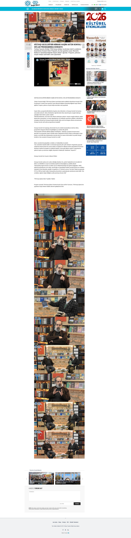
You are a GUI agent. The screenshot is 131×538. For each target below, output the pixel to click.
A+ (83, 44)
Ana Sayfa (55, 522)
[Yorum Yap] (28, 66)
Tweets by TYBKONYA (96, 65)
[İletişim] (102, 9)
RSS (68, 522)
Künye (59, 522)
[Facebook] (28, 54)
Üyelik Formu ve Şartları (75, 1)
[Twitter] (28, 56)
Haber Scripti (64, 533)
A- (83, 47)
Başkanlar (67, 1)
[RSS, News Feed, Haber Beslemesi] (65, 530)
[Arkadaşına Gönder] (28, 61)
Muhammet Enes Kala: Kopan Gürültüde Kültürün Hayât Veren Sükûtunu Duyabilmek (52, 9)
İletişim (64, 522)
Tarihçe (49, 1)
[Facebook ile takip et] (63, 530)
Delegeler (62, 1)
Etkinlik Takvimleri (74, 522)
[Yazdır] (28, 64)
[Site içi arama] (105, 9)
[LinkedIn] (28, 59)
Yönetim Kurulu (56, 1)
